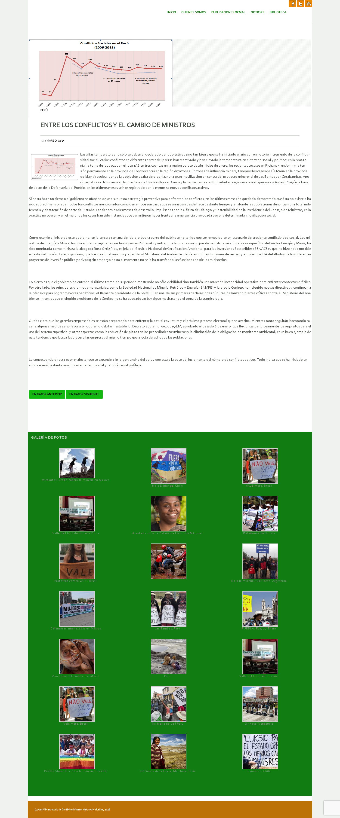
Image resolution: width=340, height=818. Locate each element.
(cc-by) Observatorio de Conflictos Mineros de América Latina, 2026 (72, 809)
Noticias (257, 12)
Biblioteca (278, 12)
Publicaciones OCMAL (228, 12)
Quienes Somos (193, 12)
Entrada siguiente (84, 394)
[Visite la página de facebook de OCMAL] (292, 3)
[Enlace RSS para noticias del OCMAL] (308, 3)
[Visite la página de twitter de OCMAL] (300, 3)
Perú (44, 110)
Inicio (171, 12)
